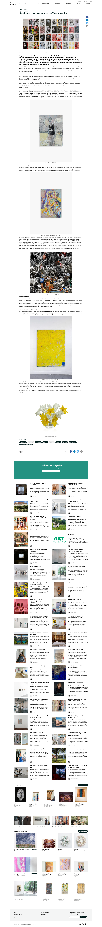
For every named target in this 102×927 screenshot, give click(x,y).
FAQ (15, 912)
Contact (15, 917)
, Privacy (34, 924)
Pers (15, 916)
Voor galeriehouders (45, 912)
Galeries (78, 3)
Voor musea (43, 914)
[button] (87, 17)
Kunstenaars (57, 3)
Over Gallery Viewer (18, 914)
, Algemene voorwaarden (28, 924)
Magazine (88, 3)
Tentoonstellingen (45, 3)
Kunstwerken (68, 3)
